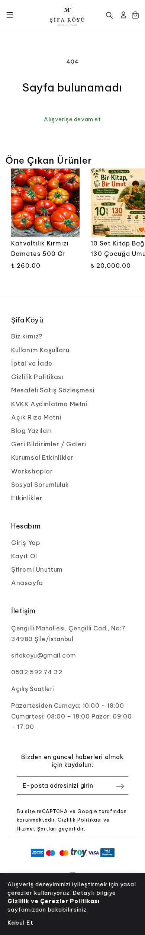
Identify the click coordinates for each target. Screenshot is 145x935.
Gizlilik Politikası (80, 820)
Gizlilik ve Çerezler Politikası (53, 901)
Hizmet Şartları (37, 829)
